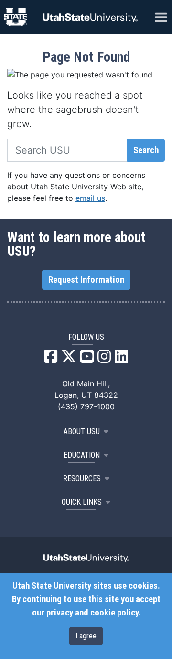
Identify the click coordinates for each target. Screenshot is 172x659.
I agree (86, 635)
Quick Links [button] (82, 501)
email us (90, 198)
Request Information (86, 280)
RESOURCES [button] (82, 478)
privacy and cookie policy (92, 612)
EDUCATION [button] (82, 455)
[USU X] (68, 359)
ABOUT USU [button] (82, 431)
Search (146, 150)
